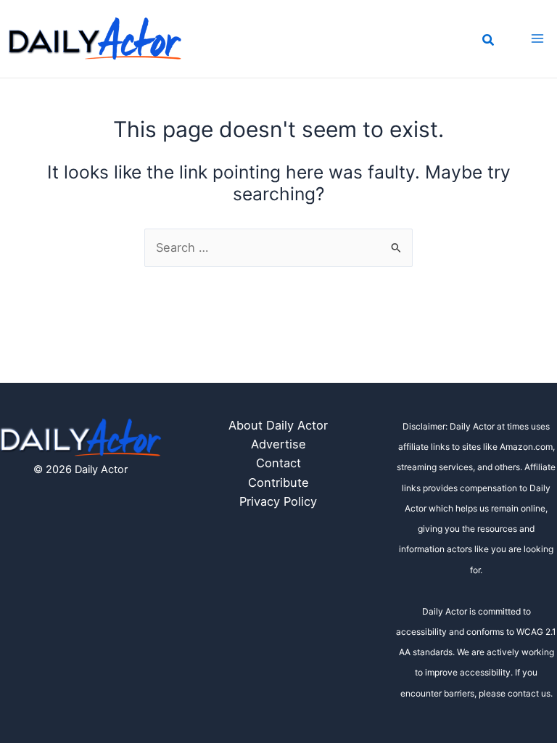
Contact (278, 463)
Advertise (278, 444)
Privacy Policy (278, 501)
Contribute (278, 482)
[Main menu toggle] (537, 38)
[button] (488, 41)
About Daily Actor (278, 425)
